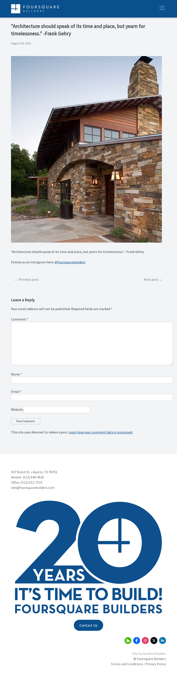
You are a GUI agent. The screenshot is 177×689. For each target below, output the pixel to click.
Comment (19, 319)
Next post (151, 279)
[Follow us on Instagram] (145, 640)
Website (17, 409)
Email (16, 391)
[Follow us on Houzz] (128, 640)
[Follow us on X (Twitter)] (153, 640)
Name (16, 374)
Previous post (29, 279)
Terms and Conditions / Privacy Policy (138, 664)
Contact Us (88, 625)
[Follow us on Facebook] (136, 640)
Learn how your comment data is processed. (100, 432)
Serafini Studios (154, 653)
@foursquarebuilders (70, 262)
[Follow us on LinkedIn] (162, 640)
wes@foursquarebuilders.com (33, 487)
